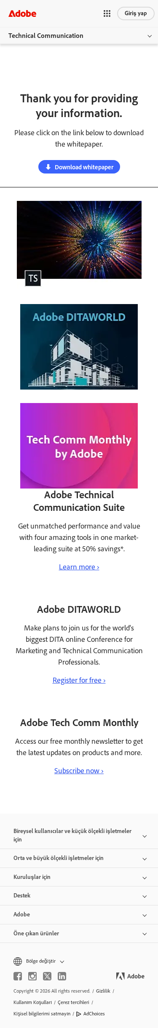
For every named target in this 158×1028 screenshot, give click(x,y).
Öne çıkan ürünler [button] (36, 933)
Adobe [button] (21, 914)
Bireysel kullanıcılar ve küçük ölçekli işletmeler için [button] (72, 835)
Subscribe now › (79, 770)
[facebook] (17, 976)
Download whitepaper (84, 167)
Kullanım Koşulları (32, 1002)
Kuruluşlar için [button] (32, 877)
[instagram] (32, 976)
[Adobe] (22, 13)
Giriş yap (136, 13)
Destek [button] (21, 895)
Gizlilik (103, 991)
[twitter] (47, 976)
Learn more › (79, 566)
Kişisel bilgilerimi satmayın (41, 1014)
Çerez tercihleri (73, 1002)
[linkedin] (62, 976)
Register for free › (79, 680)
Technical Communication (45, 36)
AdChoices (94, 1014)
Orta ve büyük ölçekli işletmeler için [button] (58, 858)
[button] (107, 13)
